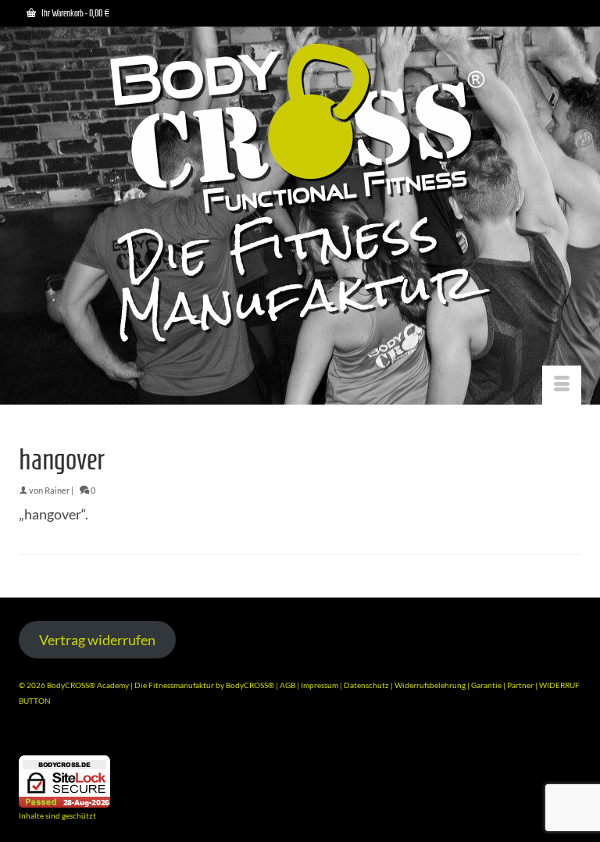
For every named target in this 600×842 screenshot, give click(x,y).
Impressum (319, 685)
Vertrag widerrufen (97, 639)
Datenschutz (367, 685)
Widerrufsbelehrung (431, 685)
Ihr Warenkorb (74, 13)
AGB (287, 685)
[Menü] (561, 385)
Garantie (487, 685)
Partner (521, 685)
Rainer (57, 490)
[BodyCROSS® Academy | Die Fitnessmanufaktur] (300, 195)
